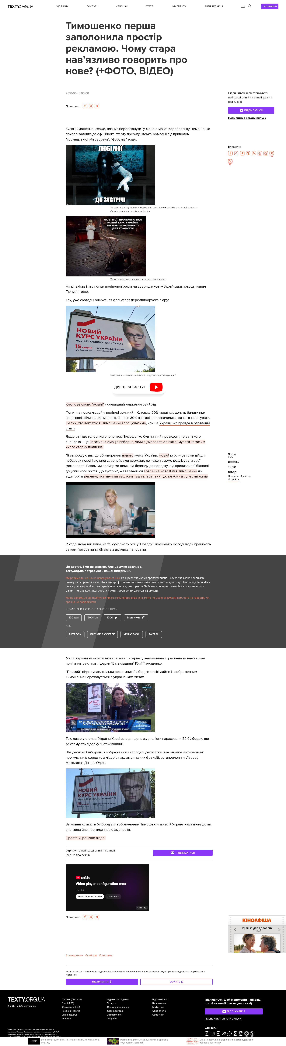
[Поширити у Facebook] (85, 106)
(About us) (76, 999)
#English (66, 1018)
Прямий (73, 672)
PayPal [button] (154, 634)
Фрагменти (68, 1007)
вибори (92, 955)
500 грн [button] (92, 617)
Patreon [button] (75, 634)
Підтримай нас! (160, 999)
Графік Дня (158, 1007)
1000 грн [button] (112, 617)
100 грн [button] (74, 617)
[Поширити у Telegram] (97, 106)
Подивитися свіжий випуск (247, 118)
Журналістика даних (118, 999)
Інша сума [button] (133, 617)
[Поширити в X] (91, 106)
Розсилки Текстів (71, 1010)
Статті (65, 1003)
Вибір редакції (69, 1014)
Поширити (73, 106)
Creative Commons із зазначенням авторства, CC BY (37, 1032)
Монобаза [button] (131, 634)
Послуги (111, 1003)
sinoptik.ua (233, 479)
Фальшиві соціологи (118, 1007)
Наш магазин (159, 1003)
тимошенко (75, 955)
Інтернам (112, 1018)
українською (29, 1034)
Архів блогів (159, 1010)
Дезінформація (115, 1010)
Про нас (66, 999)
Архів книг (158, 1014)
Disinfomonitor (114, 1014)
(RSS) (71, 1003)
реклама (106, 955)
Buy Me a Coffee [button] (102, 634)
